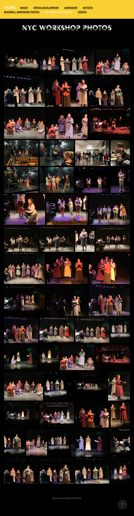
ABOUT (24, 7)
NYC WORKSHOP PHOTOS (58, 11)
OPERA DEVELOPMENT (46, 7)
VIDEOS (82, 12)
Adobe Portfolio (73, 498)
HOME (10, 7)
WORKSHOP (70, 7)
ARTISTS (88, 7)
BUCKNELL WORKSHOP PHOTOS (21, 12)
